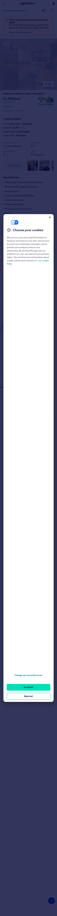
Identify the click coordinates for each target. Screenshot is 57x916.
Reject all (28, 696)
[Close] (50, 217)
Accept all (28, 687)
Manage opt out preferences (28, 675)
